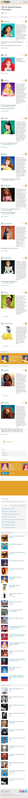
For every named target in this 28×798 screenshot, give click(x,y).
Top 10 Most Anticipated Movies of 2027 (11, 514)
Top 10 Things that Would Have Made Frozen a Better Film (16, 677)
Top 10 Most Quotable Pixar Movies (16, 651)
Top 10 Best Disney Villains (16, 569)
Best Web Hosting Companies (8, 527)
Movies (8, 5)
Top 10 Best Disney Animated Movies (17, 536)
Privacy (5, 794)
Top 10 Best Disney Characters (14, 586)
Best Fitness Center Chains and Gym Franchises (13, 519)
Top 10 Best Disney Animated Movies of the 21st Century (17, 635)
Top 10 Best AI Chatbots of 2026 (9, 511)
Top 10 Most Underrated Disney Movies (15, 610)
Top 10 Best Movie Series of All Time (16, 730)
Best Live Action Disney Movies (15, 602)
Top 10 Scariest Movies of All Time (17, 705)
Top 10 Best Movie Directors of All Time (16, 722)
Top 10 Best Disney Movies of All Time (17, 553)
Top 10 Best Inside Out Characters (15, 668)
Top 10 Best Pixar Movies (16, 544)
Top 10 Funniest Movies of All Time (17, 738)
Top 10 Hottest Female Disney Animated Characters (17, 627)
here (23, 501)
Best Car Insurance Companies (9, 516)
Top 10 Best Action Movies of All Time (17, 746)
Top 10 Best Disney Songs (16, 560)
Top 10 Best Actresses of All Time (16, 763)
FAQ (13, 794)
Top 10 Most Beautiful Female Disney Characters (17, 643)
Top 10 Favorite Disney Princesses (15, 577)
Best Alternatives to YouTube (8, 524)
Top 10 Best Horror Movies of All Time (17, 779)
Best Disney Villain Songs (16, 618)
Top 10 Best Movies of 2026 (8, 508)
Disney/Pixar (13, 5)
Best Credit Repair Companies (9, 522)
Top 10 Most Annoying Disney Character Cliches (17, 660)
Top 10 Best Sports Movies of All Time (17, 755)
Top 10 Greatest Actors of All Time (16, 697)
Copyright (10, 794)
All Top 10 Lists (3, 5)
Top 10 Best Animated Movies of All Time (17, 771)
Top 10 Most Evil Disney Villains (15, 594)
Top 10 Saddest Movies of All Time (17, 714)
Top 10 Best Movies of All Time (16, 689)
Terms (2, 794)
